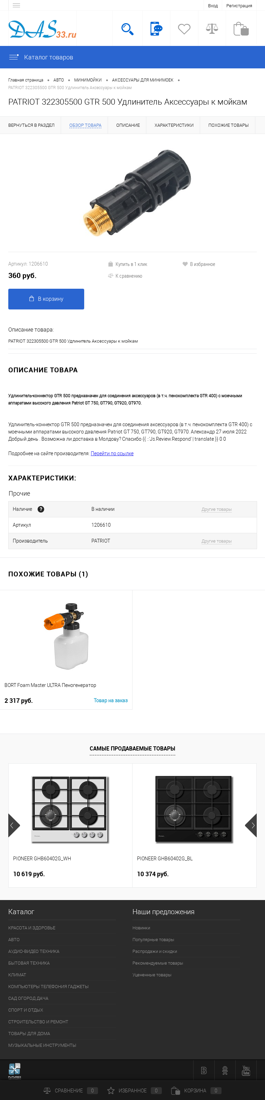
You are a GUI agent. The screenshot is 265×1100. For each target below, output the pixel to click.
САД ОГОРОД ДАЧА (28, 998)
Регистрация (239, 5)
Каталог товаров (48, 57)
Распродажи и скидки (154, 951)
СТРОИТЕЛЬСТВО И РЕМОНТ (38, 1021)
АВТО (14, 939)
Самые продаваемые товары (132, 748)
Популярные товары (153, 939)
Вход (213, 5)
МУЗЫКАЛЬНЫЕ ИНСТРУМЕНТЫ (42, 1045)
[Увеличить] (132, 192)
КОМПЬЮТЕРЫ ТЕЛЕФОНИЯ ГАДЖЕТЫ (48, 986)
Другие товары (217, 509)
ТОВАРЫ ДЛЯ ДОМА (29, 1033)
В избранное (202, 263)
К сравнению (129, 275)
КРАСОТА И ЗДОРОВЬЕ (31, 927)
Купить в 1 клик (131, 263)
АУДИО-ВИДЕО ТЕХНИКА (33, 951)
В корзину (50, 299)
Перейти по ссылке (112, 453)
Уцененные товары (151, 974)
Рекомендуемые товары (157, 963)
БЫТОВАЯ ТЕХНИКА (29, 963)
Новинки (141, 927)
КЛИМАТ (17, 974)
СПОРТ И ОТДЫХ (25, 1010)
